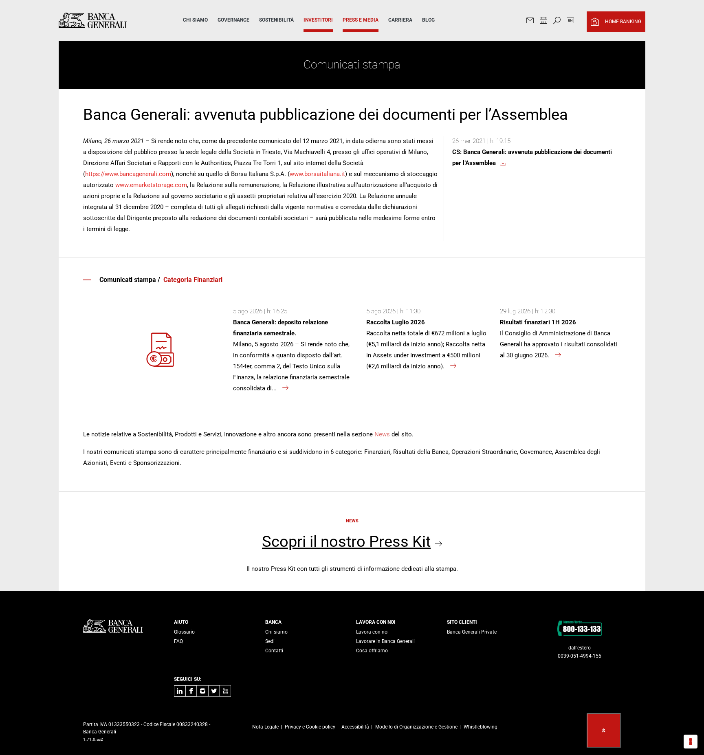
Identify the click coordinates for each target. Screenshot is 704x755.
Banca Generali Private (472, 632)
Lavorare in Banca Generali (385, 641)
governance (233, 20)
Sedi (270, 641)
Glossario (184, 632)
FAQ (178, 641)
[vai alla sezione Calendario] (543, 21)
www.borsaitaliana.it (317, 174)
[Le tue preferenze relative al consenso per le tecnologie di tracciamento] (690, 741)
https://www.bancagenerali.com (128, 174)
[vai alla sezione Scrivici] (530, 21)
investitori (318, 20)
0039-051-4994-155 (579, 656)
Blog (428, 20)
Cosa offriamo (372, 651)
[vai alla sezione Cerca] (557, 21)
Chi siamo (276, 632)
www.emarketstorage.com (151, 185)
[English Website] (570, 21)
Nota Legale (265, 727)
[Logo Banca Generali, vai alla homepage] (109, 20)
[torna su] (604, 730)
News (383, 434)
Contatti (274, 651)
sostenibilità (276, 20)
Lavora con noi (372, 632)
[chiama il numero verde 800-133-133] (579, 628)
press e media (360, 20)
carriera (400, 20)
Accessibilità (355, 727)
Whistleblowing (480, 727)
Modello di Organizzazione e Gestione (416, 727)
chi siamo (195, 20)
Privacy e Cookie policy (310, 727)
